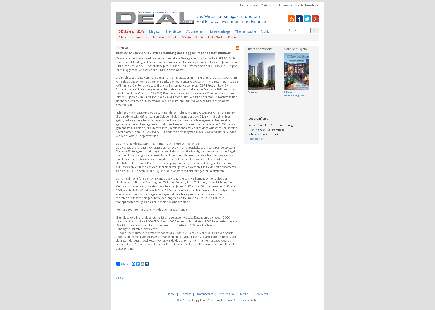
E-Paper (289, 92)
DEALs (122, 37)
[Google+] (315, 18)
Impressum (286, 5)
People (172, 37)
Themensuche (245, 31)
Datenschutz (269, 5)
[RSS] (291, 18)
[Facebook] (299, 18)
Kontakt (255, 5)
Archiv (265, 31)
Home (244, 5)
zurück (120, 277)
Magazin (155, 31)
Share (124, 264)
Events (199, 37)
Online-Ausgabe (294, 95)
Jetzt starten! (256, 138)
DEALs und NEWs (131, 31)
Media (299, 5)
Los (315, 30)
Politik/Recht (216, 37)
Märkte (186, 37)
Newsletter (312, 5)
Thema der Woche (260, 49)
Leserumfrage (220, 31)
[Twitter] (307, 18)
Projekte (158, 37)
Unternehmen (140, 37)
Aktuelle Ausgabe (296, 49)
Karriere (233, 37)
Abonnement (195, 31)
